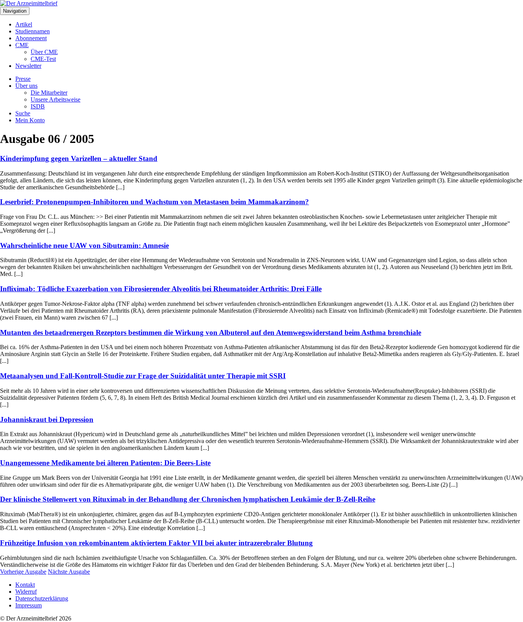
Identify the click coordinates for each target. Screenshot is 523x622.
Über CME (44, 52)
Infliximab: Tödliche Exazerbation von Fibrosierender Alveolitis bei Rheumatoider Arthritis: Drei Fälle (161, 289)
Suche (22, 113)
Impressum (28, 605)
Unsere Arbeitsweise (55, 99)
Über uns (26, 85)
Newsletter (28, 65)
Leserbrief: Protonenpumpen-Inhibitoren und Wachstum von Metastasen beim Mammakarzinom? (154, 202)
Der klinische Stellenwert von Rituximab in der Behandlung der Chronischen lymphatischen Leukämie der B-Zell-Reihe (187, 499)
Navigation (14, 11)
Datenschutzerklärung (41, 598)
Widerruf (26, 591)
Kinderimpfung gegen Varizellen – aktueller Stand (78, 158)
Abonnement (31, 38)
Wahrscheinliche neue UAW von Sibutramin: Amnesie (84, 245)
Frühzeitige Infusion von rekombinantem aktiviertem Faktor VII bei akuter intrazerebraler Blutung (156, 543)
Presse (23, 78)
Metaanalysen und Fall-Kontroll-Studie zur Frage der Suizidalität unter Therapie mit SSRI (143, 376)
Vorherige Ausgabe (23, 571)
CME (22, 45)
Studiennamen (32, 31)
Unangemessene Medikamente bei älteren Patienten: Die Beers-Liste (105, 463)
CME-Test (43, 59)
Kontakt (25, 584)
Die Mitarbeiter (49, 92)
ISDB (38, 106)
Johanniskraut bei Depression (46, 419)
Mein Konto (30, 120)
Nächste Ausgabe (69, 571)
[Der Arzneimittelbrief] (28, 3)
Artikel (23, 24)
